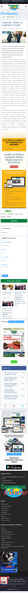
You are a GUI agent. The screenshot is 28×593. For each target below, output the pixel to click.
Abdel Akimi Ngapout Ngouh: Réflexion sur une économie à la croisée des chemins (11, 397)
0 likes (4, 298)
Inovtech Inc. (17, 589)
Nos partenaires (5, 508)
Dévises (14, 585)
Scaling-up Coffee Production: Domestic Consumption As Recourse (10, 391)
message (4, 264)
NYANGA (3, 540)
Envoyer (5, 275)
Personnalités (4, 510)
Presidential (4, 579)
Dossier (3, 516)
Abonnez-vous (19, 321)
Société (21, 579)
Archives (3, 528)
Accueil (3, 16)
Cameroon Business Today (7, 534)
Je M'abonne (14, 166)
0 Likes (20, 28)
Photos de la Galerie (6, 514)
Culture (3, 581)
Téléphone (5, 257)
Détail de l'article (10, 16)
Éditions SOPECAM (5, 544)
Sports (7, 581)
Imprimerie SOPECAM (6, 532)
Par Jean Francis (5, 28)
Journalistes (4, 512)
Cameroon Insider (5, 536)
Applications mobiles (6, 506)
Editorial (19, 581)
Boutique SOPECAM (6, 538)
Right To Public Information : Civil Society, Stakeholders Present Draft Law (11, 385)
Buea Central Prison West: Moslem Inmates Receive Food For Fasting (10, 379)
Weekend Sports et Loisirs (7, 542)
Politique (10, 579)
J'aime (7, 211)
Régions (24, 581)
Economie (16, 579)
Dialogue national (5, 518)
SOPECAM (3, 530)
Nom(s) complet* (7, 242)
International (13, 581)
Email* (4, 249)
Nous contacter (6, 2)
